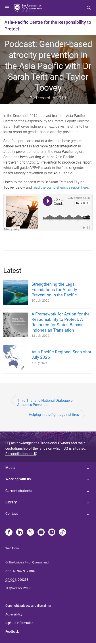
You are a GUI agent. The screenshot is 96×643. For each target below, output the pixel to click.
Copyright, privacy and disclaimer (28, 605)
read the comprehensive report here (60, 187)
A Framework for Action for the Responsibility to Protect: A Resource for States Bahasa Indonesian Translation (60, 322)
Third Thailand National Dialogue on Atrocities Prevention (46, 402)
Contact (11, 513)
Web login (12, 548)
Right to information (19, 623)
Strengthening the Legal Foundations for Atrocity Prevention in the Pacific (54, 290)
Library (11, 502)
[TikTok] (62, 532)
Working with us (18, 479)
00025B (23, 579)
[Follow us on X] (30, 532)
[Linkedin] (19, 532)
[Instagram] (51, 532)
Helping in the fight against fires (54, 414)
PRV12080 (23, 588)
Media (10, 468)
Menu (7, 8)
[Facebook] (9, 532)
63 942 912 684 (24, 571)
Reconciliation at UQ (21, 454)
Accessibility (13, 614)
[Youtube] (41, 532)
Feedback (12, 631)
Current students (18, 491)
